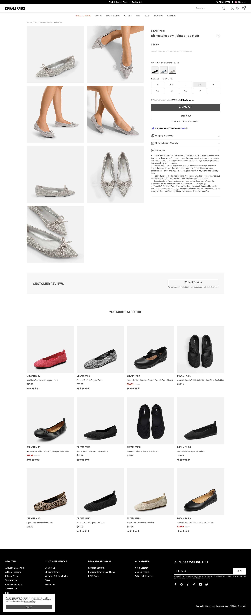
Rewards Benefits (96, 568)
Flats (36, 22)
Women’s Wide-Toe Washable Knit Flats (142, 451)
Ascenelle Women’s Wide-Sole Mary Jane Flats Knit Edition (200, 380)
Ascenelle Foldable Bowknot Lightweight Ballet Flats (48, 451)
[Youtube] (200, 584)
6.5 (171, 85)
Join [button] (239, 571)
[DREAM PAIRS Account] (232, 8)
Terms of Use (11, 580)
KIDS (147, 15)
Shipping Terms (52, 572)
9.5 (185, 91)
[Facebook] (175, 584)
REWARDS (158, 15)
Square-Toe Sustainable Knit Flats (140, 523)
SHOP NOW (149, 2)
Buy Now (186, 115)
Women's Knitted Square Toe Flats (90, 523)
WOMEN (128, 15)
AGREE (29, 607)
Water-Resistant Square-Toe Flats (190, 451)
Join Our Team (142, 572)
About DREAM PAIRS (14, 568)
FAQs (47, 580)
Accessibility (11, 589)
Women (30, 22)
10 (200, 91)
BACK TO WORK (83, 15)
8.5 (157, 91)
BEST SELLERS (113, 15)
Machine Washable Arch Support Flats (42, 380)
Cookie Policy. (29, 602)
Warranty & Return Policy (56, 576)
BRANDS (171, 15)
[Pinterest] (194, 584)
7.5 (199, 85)
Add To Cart (185, 107)
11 (214, 91)
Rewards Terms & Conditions (101, 572)
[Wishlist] (237, 8)
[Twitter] (206, 584)
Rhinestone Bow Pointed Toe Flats (51, 22)
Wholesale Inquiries (144, 576)
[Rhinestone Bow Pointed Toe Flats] (155, 70)
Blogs (7, 593)
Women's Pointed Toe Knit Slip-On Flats (92, 451)
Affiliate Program (13, 572)
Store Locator (141, 568)
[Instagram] (181, 584)
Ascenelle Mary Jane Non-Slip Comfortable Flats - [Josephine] (152, 380)
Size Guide (166, 79)
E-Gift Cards (93, 576)
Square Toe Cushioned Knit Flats (40, 523)
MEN (138, 15)
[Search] (223, 8)
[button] (240, 2)
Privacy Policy (11, 576)
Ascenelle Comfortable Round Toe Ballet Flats (195, 523)
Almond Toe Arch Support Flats (89, 380)
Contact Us (50, 568)
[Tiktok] (187, 584)
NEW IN (98, 15)
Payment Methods (13, 585)
